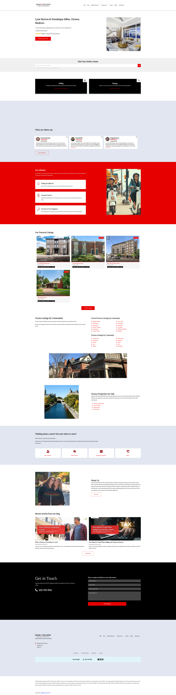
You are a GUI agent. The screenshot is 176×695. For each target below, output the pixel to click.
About (111, 5)
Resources (103, 5)
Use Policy (101, 653)
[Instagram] (98, 659)
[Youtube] (102, 659)
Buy (88, 5)
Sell (84, 5)
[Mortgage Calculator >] (101, 451)
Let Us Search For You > (115, 88)
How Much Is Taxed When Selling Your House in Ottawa (106, 542)
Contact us (121, 5)
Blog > (128, 455)
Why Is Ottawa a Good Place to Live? (46, 542)
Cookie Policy (93, 653)
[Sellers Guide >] (74, 451)
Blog (116, 5)
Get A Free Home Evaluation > (61, 88)
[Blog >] (128, 451)
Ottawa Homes (94, 5)
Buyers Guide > (47, 455)
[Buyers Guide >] (48, 451)
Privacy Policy (75, 653)
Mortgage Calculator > (101, 455)
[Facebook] (100, 659)
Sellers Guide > (74, 455)
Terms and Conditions (85, 653)
